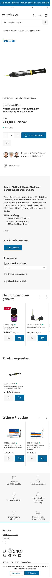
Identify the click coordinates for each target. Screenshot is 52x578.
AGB (16, 562)
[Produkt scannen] (34, 15)
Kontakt (6, 539)
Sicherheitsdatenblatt (17, 281)
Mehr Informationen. (30, 568)
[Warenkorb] (46, 15)
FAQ (4, 543)
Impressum (8, 562)
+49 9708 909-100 (10, 535)
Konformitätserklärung (17, 274)
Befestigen (15, 31)
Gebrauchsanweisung (17, 263)
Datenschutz (25, 562)
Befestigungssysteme (31, 31)
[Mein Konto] (40, 15)
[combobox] (20, 8)
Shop (6, 31)
